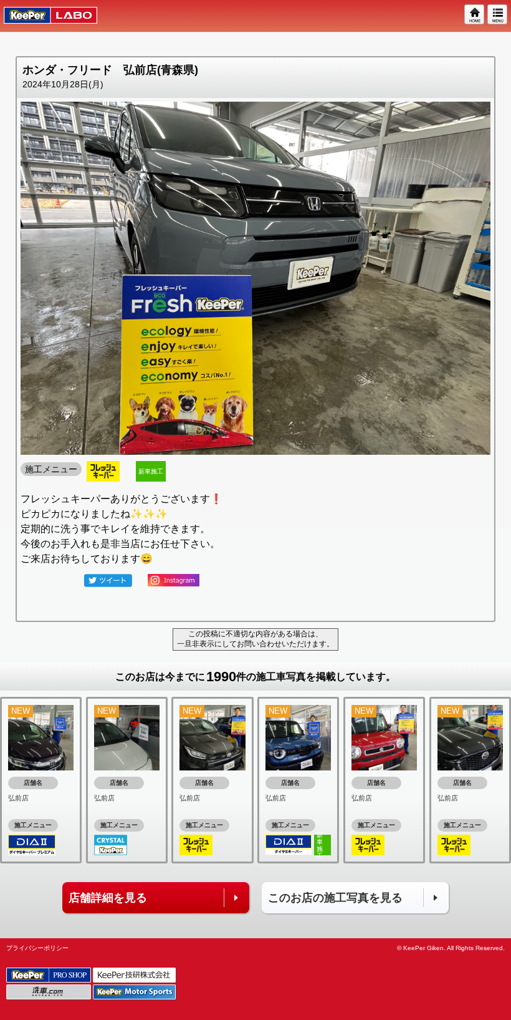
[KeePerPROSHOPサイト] (49, 975)
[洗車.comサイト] (49, 992)
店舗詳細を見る (108, 897)
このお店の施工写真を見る (335, 897)
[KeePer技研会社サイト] (135, 975)
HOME (475, 15)
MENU (498, 15)
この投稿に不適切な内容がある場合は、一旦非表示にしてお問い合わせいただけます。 (255, 638)
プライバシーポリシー (37, 948)
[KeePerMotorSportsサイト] (135, 992)
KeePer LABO (44, 15)
